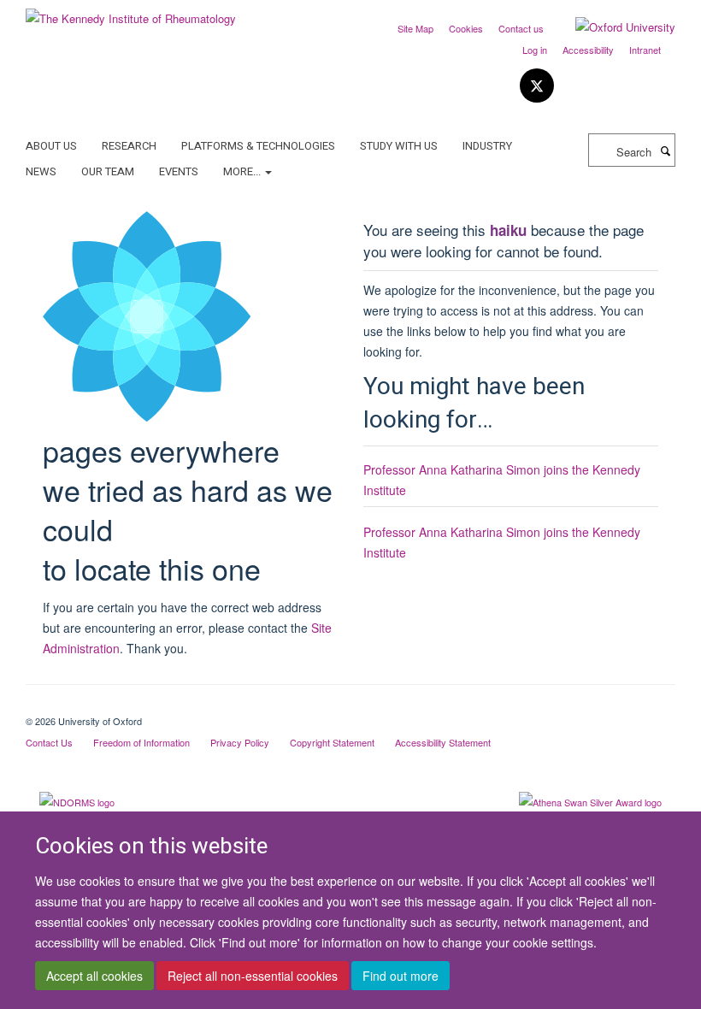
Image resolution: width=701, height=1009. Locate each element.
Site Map (415, 28)
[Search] (665, 150)
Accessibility (588, 49)
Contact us (521, 28)
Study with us (399, 146)
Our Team (107, 171)
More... (243, 171)
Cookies (466, 28)
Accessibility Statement (443, 742)
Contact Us (49, 742)
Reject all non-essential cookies (253, 975)
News (41, 171)
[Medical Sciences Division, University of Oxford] (350, 706)
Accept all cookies (94, 975)
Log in (534, 49)
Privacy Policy (239, 742)
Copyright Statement (332, 742)
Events (178, 171)
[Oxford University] (612, 27)
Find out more (400, 975)
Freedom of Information (141, 742)
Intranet (645, 49)
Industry (487, 146)
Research (129, 146)
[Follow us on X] (537, 86)
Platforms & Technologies (258, 146)
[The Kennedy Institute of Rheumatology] (131, 12)
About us (51, 146)
